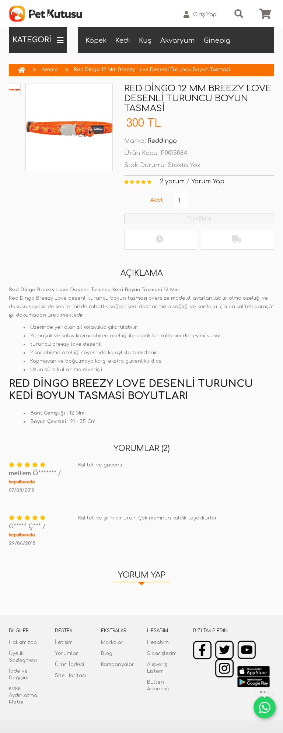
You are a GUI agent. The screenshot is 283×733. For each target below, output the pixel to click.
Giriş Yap (205, 14)
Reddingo (162, 141)
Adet (156, 200)
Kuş (145, 40)
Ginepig (217, 40)
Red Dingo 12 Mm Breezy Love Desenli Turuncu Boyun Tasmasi (152, 69)
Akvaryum (177, 40)
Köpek (95, 40)
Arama (50, 69)
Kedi (122, 40)
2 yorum (172, 181)
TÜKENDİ (199, 219)
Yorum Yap (207, 181)
